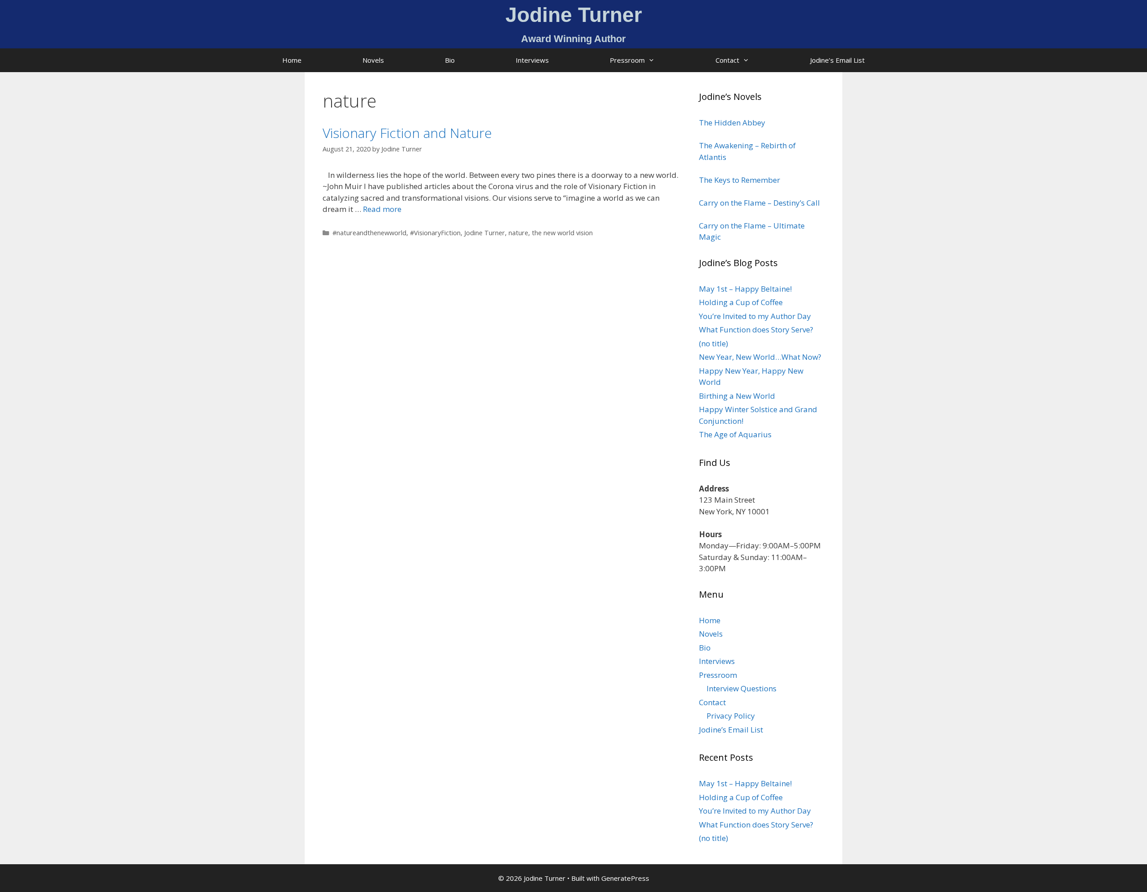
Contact (727, 60)
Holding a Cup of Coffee (741, 302)
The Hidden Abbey (732, 122)
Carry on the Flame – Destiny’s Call (759, 203)
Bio (450, 60)
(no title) (713, 343)
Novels (373, 60)
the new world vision (562, 232)
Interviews (532, 60)
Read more (382, 209)
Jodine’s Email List (837, 60)
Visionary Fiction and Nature (407, 133)
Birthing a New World (737, 396)
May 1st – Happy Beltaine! (745, 289)
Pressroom (627, 60)
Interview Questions (741, 688)
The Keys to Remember (739, 180)
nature (518, 232)
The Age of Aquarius (735, 434)
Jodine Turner (484, 232)
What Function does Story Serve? (756, 329)
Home (292, 60)
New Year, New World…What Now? (760, 357)
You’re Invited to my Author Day (755, 316)
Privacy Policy (731, 716)
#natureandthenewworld (369, 232)
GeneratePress (625, 878)
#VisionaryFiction (435, 232)
